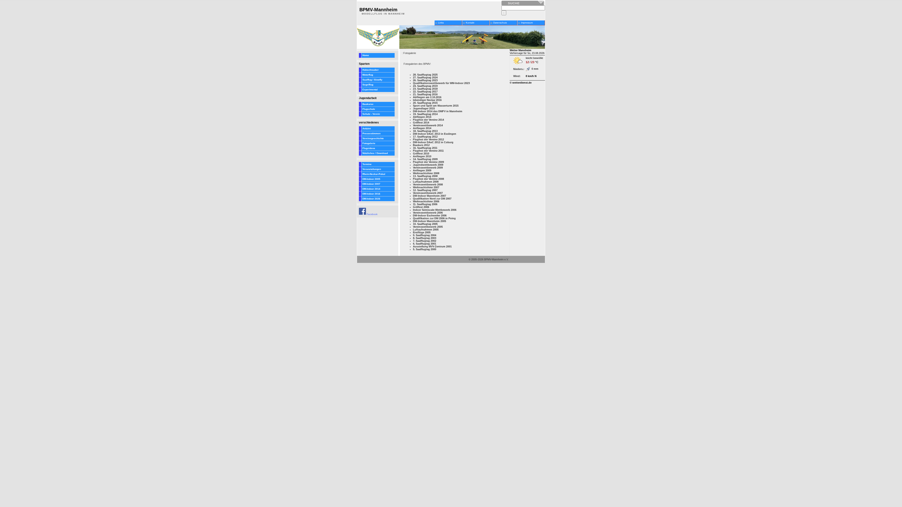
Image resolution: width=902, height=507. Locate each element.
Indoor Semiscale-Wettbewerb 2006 (434, 209)
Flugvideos (368, 148)
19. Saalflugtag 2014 (425, 114)
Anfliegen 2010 (422, 156)
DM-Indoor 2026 (371, 198)
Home (365, 55)
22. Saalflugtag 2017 (425, 91)
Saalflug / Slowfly (372, 79)
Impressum (527, 22)
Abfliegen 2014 (422, 116)
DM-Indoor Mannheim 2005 (429, 221)
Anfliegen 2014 (422, 128)
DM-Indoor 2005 (371, 179)
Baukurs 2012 (421, 145)
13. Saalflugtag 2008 (425, 176)
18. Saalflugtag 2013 (425, 131)
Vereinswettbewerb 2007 (428, 193)
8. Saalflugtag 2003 (424, 238)
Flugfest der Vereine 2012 (428, 139)
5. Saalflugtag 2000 (424, 249)
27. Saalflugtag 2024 (425, 77)
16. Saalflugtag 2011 (425, 147)
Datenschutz (500, 22)
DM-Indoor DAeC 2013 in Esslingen (434, 133)
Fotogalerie (368, 143)
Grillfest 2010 (421, 153)
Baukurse (367, 104)
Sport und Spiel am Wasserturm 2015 (436, 105)
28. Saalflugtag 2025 (425, 74)
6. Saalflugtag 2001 (424, 243)
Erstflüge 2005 (422, 232)
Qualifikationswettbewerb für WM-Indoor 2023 (441, 83)
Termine (367, 164)
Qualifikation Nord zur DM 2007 (432, 198)
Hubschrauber (370, 70)
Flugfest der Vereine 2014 (428, 119)
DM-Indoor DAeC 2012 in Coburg (433, 142)
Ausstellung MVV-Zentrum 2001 (432, 246)
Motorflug (367, 74)
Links (441, 22)
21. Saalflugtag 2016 (425, 94)
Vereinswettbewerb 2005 (428, 226)
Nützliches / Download (375, 153)
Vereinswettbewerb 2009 (428, 167)
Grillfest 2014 (421, 122)
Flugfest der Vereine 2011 (428, 150)
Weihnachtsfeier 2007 (426, 187)
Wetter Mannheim (520, 50)
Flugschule (368, 109)
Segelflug (367, 84)
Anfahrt (366, 128)
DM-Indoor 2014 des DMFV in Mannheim (437, 111)
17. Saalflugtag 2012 (425, 136)
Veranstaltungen (371, 169)
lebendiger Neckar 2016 (427, 100)
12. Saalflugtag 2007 (425, 190)
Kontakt (470, 22)
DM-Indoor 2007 (371, 184)
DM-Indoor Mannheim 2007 (429, 195)
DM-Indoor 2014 (371, 189)
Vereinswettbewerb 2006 (428, 212)
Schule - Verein (371, 114)
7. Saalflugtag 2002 (424, 240)
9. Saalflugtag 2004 (424, 235)
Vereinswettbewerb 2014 (428, 125)
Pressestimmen (371, 133)
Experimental (370, 89)
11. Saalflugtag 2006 (425, 204)
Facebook (371, 214)
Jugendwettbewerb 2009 (428, 164)
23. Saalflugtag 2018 (425, 88)
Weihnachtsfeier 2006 (426, 201)
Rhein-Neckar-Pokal (373, 174)
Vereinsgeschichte (373, 138)
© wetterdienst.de (521, 82)
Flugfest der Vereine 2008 (428, 178)
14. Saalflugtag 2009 (425, 159)
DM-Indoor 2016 (371, 193)
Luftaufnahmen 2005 (426, 229)
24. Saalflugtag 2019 (425, 85)
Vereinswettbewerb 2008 (428, 184)
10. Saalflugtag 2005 (425, 224)
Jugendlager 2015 (424, 108)
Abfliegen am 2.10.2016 (427, 97)
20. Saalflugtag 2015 (425, 102)
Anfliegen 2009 (422, 170)
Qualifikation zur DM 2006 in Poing (434, 218)
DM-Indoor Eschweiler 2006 (430, 215)
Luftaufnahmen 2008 (426, 181)
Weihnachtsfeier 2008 (426, 173)
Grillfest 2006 (421, 207)
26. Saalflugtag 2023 (425, 80)
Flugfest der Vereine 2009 (428, 162)
